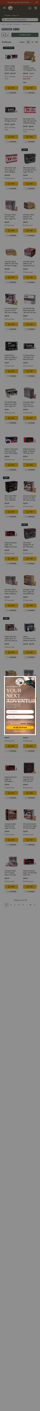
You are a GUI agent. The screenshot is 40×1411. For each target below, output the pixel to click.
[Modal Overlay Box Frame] (20, 705)
